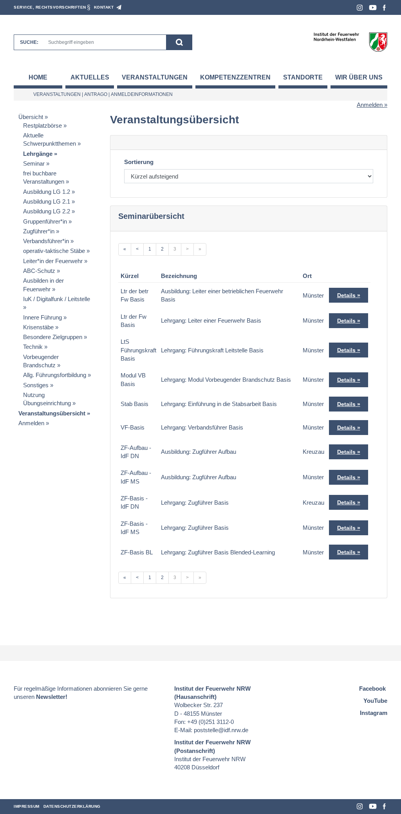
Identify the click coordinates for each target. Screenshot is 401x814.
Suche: (29, 42)
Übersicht (30, 117)
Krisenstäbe (38, 327)
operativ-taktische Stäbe (54, 250)
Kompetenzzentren (235, 77)
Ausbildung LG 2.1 (46, 201)
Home (38, 77)
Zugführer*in (38, 231)
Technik (33, 346)
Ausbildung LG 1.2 (46, 191)
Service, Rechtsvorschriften (50, 7)
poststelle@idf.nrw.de (221, 730)
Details (346, 295)
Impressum (27, 806)
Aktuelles (89, 77)
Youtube (373, 8)
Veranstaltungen (155, 77)
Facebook (384, 8)
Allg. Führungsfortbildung (54, 375)
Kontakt (104, 7)
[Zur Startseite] (350, 41)
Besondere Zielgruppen (52, 337)
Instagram (360, 8)
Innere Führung (42, 317)
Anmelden (370, 104)
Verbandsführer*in (46, 241)
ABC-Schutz (39, 270)
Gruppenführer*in (45, 221)
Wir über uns (359, 77)
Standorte (303, 77)
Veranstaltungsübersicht (51, 413)
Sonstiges (36, 385)
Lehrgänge (37, 153)
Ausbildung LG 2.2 (46, 211)
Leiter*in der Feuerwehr (53, 261)
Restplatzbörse (42, 125)
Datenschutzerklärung (72, 806)
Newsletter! (51, 696)
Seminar (34, 163)
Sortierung (139, 162)
